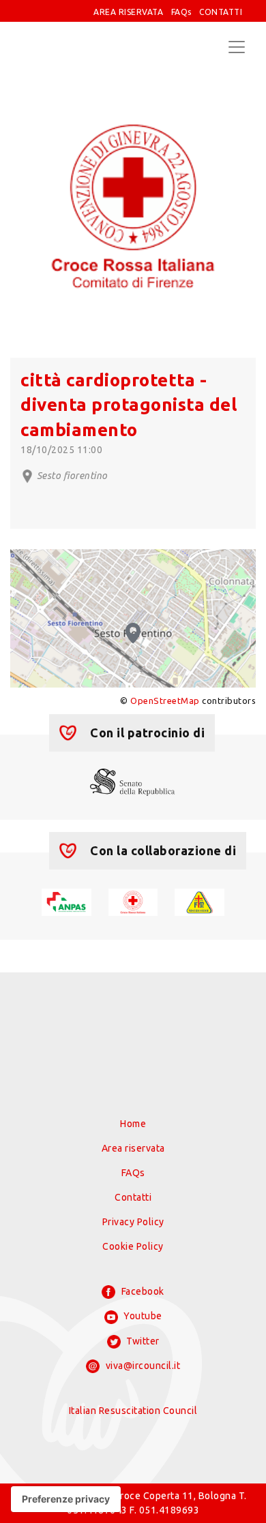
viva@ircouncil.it (141, 1365)
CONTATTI (220, 11)
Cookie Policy (133, 1246)
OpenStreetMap (165, 700)
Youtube (141, 1315)
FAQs (181, 11)
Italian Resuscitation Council (133, 1410)
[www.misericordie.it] (199, 901)
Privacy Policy (133, 1221)
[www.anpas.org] (66, 901)
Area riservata (133, 1148)
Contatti (133, 1197)
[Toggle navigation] (236, 47)
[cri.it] (133, 901)
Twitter (142, 1341)
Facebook (141, 1291)
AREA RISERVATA (128, 11)
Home (133, 1123)
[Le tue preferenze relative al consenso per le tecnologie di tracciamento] (66, 1499)
